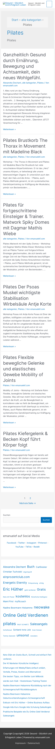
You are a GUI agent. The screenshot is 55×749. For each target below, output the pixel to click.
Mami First (8, 601)
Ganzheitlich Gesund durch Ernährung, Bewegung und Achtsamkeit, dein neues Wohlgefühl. (24, 66)
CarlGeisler (41, 567)
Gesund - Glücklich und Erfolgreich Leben (36, 4)
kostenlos (23, 596)
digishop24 (27, 572)
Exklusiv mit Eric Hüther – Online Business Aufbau (26, 702)
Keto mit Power (8, 597)
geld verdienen (30, 590)
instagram (31, 543)
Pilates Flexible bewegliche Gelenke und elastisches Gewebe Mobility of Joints (23, 369)
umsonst (23, 635)
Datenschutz (34, 743)
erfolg (41, 583)
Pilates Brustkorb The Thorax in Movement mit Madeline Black (25, 146)
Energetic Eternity (15, 582)
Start (15, 20)
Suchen (6, 515)
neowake (42, 607)
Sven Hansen (37, 630)
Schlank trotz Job (22, 629)
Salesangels (39, 624)
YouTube (19, 547)
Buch (31, 567)
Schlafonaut (7, 630)
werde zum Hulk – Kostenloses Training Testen (25, 681)
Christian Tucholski (12, 571)
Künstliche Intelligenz (39, 597)
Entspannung (33, 583)
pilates (9, 623)
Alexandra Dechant (14, 566)
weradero (33, 636)
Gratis (41, 589)
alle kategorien (31, 20)
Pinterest (42, 543)
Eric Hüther (13, 589)
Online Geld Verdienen (25, 615)
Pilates (40, 83)
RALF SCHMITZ (23, 625)
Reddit (37, 547)
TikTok (29, 547)
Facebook (11, 543)
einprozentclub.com (16, 577)
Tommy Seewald (9, 636)
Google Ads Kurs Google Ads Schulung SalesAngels (27, 707)
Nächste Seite (27, 503)
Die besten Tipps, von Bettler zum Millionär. (23, 676)
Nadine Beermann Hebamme (18, 607)
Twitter (21, 543)
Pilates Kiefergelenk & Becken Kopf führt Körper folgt (25, 439)
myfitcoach (20, 601)
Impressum (20, 743)
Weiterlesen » (9, 129)
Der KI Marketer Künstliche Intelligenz (21, 663)
